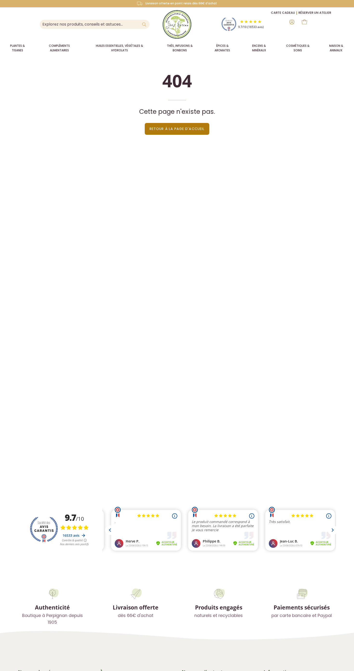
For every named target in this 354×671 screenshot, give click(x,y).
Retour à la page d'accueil (177, 128)
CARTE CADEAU (283, 12)
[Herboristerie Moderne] (177, 24)
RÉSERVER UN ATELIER (314, 12)
